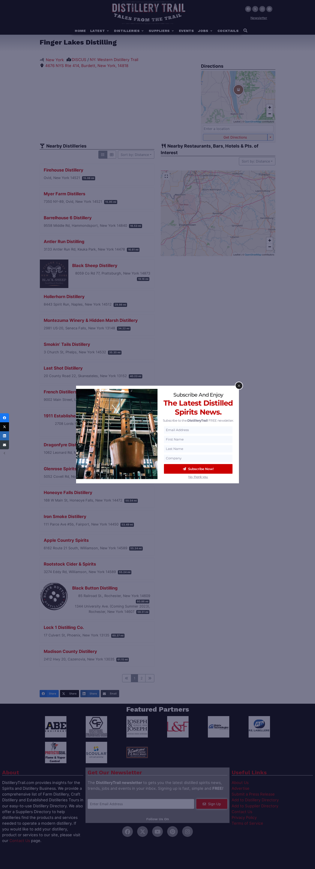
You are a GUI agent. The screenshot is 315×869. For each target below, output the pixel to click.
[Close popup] (239, 385)
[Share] (4, 417)
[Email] (4, 444)
